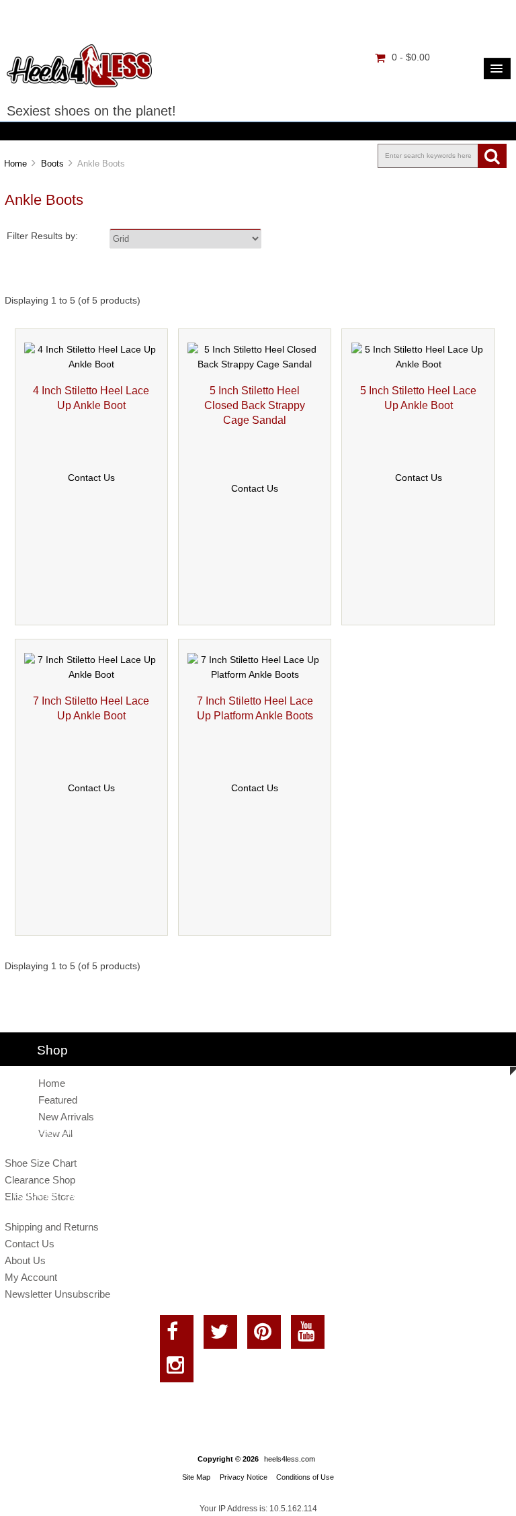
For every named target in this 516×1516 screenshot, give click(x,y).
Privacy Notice (243, 1477)
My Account (31, 1277)
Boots (52, 164)
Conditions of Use (305, 1477)
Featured (57, 1100)
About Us (25, 1260)
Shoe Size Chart (41, 1163)
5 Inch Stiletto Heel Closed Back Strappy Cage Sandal (254, 405)
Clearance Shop (40, 1180)
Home (15, 164)
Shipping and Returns (52, 1227)
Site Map (196, 1477)
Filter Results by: (42, 236)
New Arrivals (66, 1116)
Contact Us (91, 478)
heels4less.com (289, 1459)
